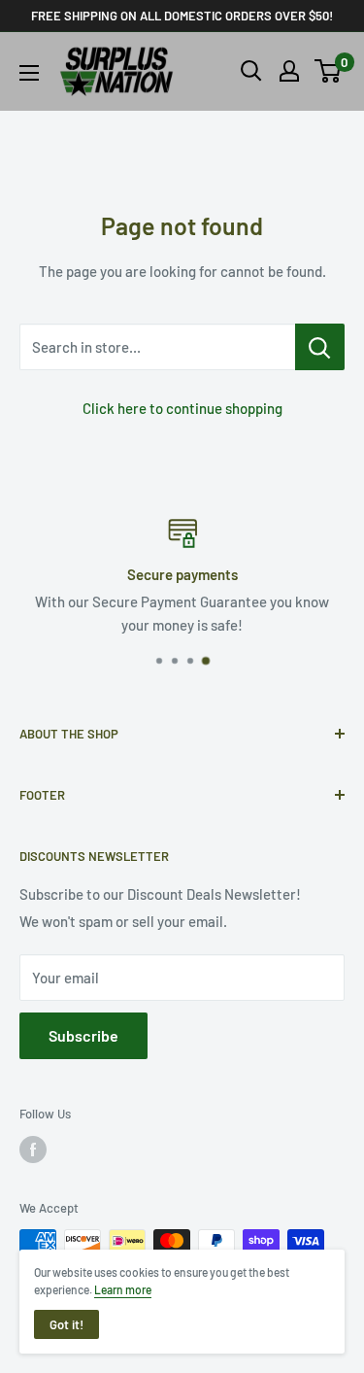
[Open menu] (29, 73)
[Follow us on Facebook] (33, 1149)
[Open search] (251, 71)
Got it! (66, 1324)
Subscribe (83, 1035)
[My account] (289, 71)
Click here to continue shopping (182, 408)
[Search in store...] (320, 347)
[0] (328, 71)
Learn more (122, 1289)
